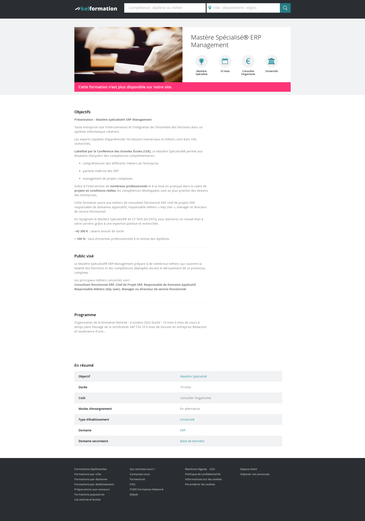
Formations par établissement (94, 484)
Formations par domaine (90, 479)
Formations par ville (87, 474)
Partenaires (137, 479)
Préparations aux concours (92, 489)
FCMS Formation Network (146, 489)
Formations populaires (89, 494)
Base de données (192, 441)
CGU (212, 469)
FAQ (132, 484)
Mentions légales (196, 469)
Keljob (134, 494)
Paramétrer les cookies (200, 484)
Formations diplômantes (90, 469)
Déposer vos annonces (255, 474)
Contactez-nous (140, 474)
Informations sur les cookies (203, 479)
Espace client (248, 469)
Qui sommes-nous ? (142, 469)
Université (187, 419)
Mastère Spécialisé (193, 376)
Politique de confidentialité (202, 474)
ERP (182, 430)
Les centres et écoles (87, 499)
